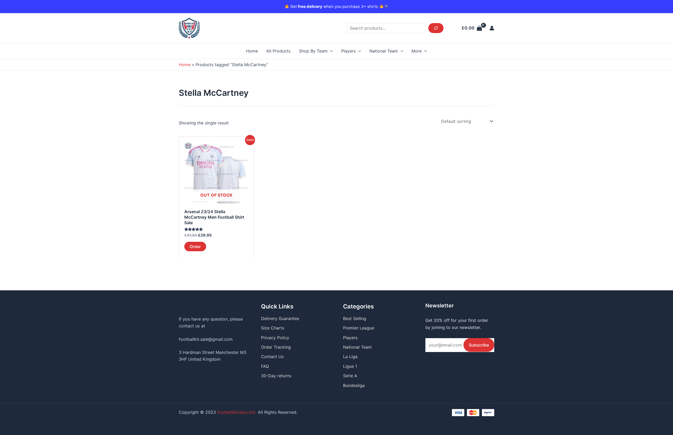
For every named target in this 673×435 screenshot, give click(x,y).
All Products (278, 51)
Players (348, 51)
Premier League (358, 328)
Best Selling (354, 318)
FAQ (265, 366)
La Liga (350, 356)
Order (195, 246)
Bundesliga (354, 385)
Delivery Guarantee (280, 318)
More (416, 51)
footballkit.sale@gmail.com (206, 339)
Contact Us (272, 356)
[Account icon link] (492, 28)
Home (252, 51)
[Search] (435, 28)
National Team (383, 51)
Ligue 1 (350, 366)
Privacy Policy (275, 337)
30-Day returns (276, 375)
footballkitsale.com (236, 412)
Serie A (350, 375)
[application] (330, 51)
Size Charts (272, 328)
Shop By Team (313, 51)
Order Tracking (276, 347)
